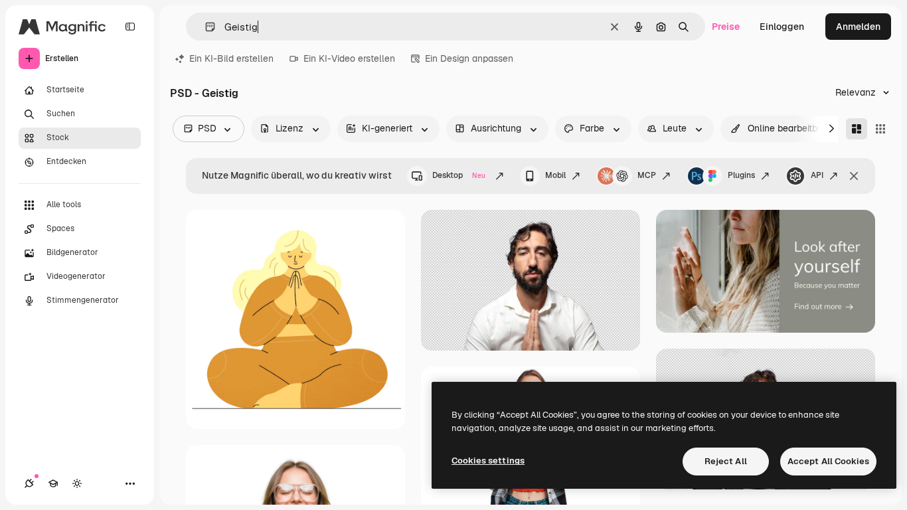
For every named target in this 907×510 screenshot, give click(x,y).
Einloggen (782, 27)
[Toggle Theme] (77, 483)
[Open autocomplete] (205, 27)
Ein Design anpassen (469, 58)
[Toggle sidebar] (130, 26)
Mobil (555, 175)
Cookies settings (488, 460)
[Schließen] (854, 176)
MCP (646, 175)
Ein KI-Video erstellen (349, 58)
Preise (726, 27)
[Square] (880, 128)
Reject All (725, 461)
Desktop (458, 175)
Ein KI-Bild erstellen (231, 58)
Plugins (741, 175)
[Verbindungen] (29, 483)
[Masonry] (856, 128)
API (817, 175)
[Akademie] (53, 483)
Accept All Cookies (828, 461)
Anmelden (858, 27)
